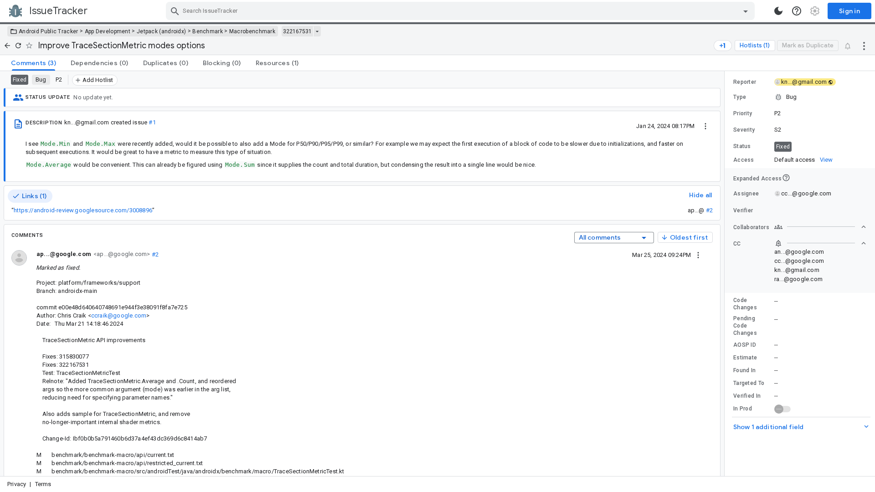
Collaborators (751, 227)
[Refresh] (18, 45)
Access (743, 160)
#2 (709, 210)
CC (737, 244)
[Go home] (7, 45)
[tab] (33, 63)
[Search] (175, 10)
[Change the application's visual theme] (778, 11)
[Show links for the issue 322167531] (317, 31)
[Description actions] (705, 125)
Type (739, 97)
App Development (108, 31)
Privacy (16, 484)
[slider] (726, 273)
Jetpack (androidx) (161, 31)
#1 (152, 122)
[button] (799, 97)
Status (742, 146)
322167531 (297, 31)
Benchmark (207, 31)
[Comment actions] (698, 254)
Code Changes (745, 304)
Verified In (747, 396)
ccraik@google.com (118, 315)
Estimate (745, 357)
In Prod (742, 408)
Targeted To (748, 383)
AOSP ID (744, 345)
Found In (744, 370)
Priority (742, 113)
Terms (43, 484)
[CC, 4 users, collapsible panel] (820, 243)
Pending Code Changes (745, 325)
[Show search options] (745, 10)
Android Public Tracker (48, 31)
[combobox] (461, 10)
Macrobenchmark (252, 31)
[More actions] (864, 45)
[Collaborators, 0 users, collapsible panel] (820, 227)
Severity (744, 130)
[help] (797, 11)
